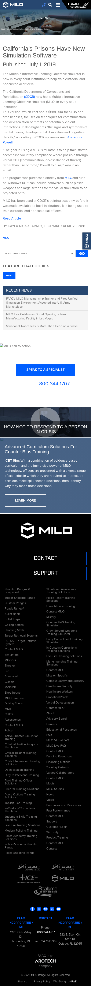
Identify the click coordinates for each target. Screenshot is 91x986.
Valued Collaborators (60, 772)
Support (51, 821)
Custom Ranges (15, 602)
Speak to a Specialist (45, 369)
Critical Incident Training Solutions (20, 753)
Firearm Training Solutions (22, 788)
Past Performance (58, 810)
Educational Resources (61, 729)
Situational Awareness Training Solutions (61, 590)
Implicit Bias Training (18, 802)
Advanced (11, 676)
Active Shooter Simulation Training (22, 737)
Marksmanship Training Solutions (61, 662)
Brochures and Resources (63, 805)
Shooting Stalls (14, 629)
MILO (68, 177)
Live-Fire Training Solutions (64, 655)
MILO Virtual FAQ (57, 740)
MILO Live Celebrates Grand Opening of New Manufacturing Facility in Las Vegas (36, 316)
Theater (10, 665)
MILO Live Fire (14, 698)
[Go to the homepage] (78, 5)
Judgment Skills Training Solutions (21, 817)
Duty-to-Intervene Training (22, 774)
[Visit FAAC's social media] (32, 909)
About (50, 713)
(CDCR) (29, 96)
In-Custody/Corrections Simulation (20, 809)
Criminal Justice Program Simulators (21, 745)
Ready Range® (14, 608)
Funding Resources (59, 756)
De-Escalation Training (19, 769)
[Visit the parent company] (46, 960)
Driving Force (13, 703)
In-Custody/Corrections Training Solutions (61, 648)
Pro (7, 670)
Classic (9, 681)
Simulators (12, 654)
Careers (51, 724)
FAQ (49, 734)
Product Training (57, 837)
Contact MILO (14, 649)
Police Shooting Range (19, 852)
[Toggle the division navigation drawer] (58, 4)
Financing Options (58, 761)
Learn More (25, 500)
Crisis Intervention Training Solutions (22, 762)
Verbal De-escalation (60, 702)
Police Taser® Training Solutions (60, 598)
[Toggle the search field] (50, 5)
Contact (51, 848)
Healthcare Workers (59, 691)
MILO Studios (55, 788)
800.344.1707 (45, 932)
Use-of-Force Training (60, 606)
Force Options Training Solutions (20, 795)
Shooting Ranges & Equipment (17, 590)
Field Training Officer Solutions (18, 781)
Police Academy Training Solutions (21, 836)
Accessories (13, 719)
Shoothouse (13, 692)
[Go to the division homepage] (15, 5)
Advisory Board (56, 718)
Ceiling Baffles (14, 624)
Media (50, 783)
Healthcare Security (59, 686)
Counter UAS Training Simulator (60, 623)
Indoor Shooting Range (20, 597)
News (50, 794)
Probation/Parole (57, 696)
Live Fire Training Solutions (22, 824)
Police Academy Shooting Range (21, 845)
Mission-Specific (57, 675)
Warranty (52, 832)
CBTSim (10, 714)
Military (51, 616)
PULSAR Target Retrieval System (21, 641)
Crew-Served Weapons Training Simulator (61, 631)
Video (50, 799)
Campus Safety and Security (65, 680)
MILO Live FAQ (56, 745)
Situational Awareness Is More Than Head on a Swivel (42, 326)
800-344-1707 (54, 383)
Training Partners (57, 767)
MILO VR (10, 660)
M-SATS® (10, 687)
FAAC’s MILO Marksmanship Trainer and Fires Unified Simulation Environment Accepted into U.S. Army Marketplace (41, 302)
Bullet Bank (12, 613)
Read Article (12, 218)
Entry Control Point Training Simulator (64, 640)
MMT (8, 708)
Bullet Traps (12, 619)
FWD (74, 981)
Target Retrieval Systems (21, 635)
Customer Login (57, 826)
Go (82, 253)
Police (8, 730)
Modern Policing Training (21, 830)
